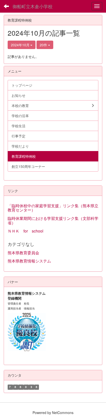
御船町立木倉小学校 (33, 6)
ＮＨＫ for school (27, 231)
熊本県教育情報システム (29, 261)
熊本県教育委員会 (23, 253)
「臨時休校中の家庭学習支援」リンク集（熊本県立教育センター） (53, 208)
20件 (44, 44)
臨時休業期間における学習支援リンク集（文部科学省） (53, 220)
